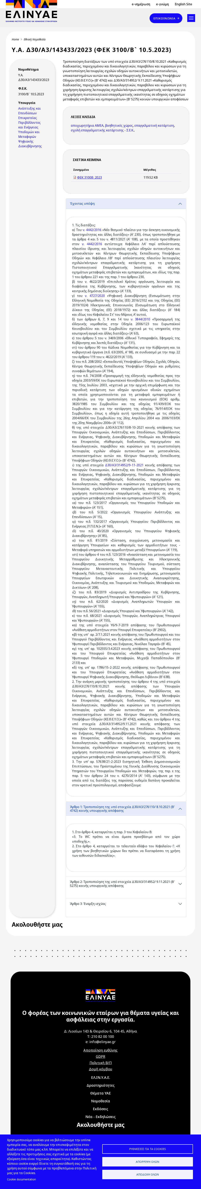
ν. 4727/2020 (95, 296)
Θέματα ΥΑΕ (100, 1093)
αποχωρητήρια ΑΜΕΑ (87, 125)
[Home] (33, 11)
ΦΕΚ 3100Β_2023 (89, 177)
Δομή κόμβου (100, 1069)
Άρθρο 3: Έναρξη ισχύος (88, 904)
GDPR (100, 1056)
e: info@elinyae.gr (101, 1041)
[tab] (126, 500)
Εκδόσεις (100, 1108)
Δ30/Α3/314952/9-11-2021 (124, 465)
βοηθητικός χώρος (119, 125)
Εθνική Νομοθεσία (35, 39)
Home (15, 39)
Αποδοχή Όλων (147, 1174)
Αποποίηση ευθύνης (100, 1050)
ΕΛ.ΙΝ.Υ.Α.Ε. (100, 1077)
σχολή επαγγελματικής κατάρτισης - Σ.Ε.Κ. (102, 130)
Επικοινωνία (164, 18)
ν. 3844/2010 (140, 319)
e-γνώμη (162, 4)
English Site (183, 4)
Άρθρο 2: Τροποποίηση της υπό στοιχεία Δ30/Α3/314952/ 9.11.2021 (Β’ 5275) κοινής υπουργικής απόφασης (122, 884)
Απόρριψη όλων (147, 1162)
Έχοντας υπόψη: (82, 203)
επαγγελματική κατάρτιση (154, 125)
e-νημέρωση (141, 4)
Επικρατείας (27, 118)
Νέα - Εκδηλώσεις (100, 1116)
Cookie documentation (21, 1179)
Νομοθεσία (100, 1101)
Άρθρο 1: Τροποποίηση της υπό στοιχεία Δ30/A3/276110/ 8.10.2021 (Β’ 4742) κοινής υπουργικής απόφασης (122, 809)
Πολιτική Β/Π (101, 1062)
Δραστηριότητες (101, 1085)
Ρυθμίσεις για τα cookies (147, 1149)
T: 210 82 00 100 (100, 1036)
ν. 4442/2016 (92, 230)
